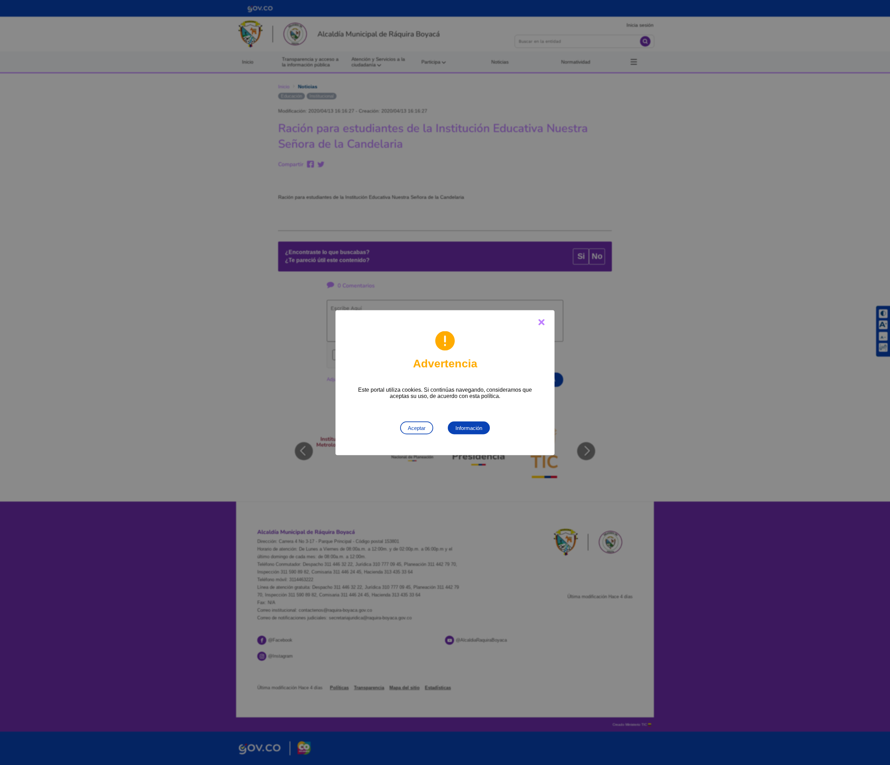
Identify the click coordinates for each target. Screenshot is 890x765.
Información (468, 428)
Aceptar (417, 428)
